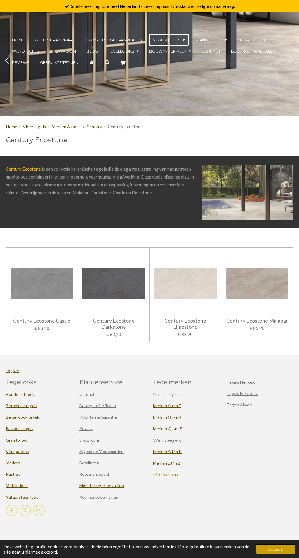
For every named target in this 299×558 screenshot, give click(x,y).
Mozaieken (165, 474)
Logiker (12, 370)
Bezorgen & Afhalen (97, 405)
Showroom (89, 440)
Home (11, 126)
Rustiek (13, 474)
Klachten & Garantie (98, 416)
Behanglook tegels (23, 416)
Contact (87, 394)
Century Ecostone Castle (41, 321)
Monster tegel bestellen (101, 485)
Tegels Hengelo (241, 381)
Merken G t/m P (167, 417)
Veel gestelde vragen (98, 497)
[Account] (91, 62)
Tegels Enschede (242, 393)
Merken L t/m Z (166, 463)
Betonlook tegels (21, 405)
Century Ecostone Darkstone (114, 324)
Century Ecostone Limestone (185, 324)
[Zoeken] (107, 62)
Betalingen (89, 462)
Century (94, 126)
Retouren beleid (94, 474)
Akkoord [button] (275, 549)
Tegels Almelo (240, 404)
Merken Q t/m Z (167, 428)
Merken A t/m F (66, 126)
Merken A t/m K (167, 451)
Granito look (17, 440)
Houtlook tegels (20, 394)
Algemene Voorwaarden (101, 451)
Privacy (86, 428)
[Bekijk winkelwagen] (123, 62)
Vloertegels (34, 126)
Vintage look (17, 451)
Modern (13, 462)
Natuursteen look (22, 497)
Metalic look (17, 485)
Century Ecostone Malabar (257, 321)
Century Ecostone (125, 126)
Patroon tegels (19, 428)
